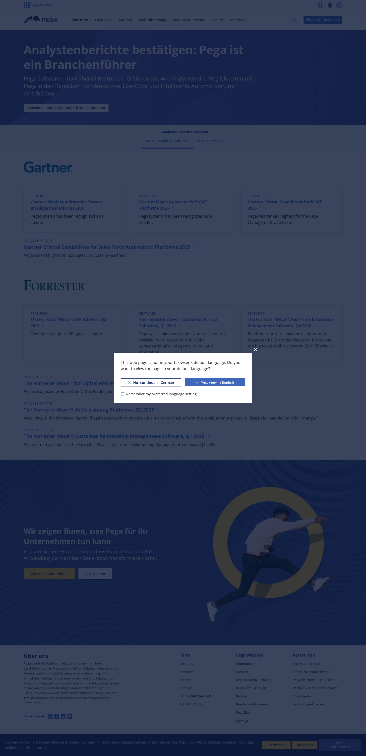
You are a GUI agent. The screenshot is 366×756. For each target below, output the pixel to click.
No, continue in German (153, 382)
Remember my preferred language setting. (162, 393)
